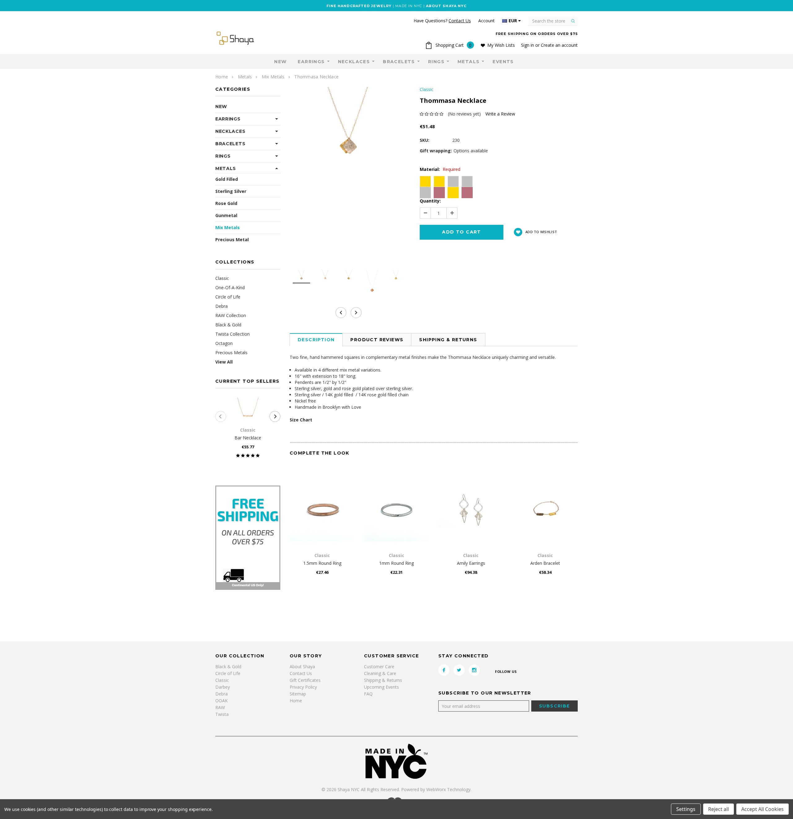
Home (221, 77)
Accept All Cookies (762, 809)
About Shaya (302, 666)
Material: (440, 169)
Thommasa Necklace (316, 77)
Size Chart (301, 420)
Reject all (718, 809)
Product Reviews (376, 339)
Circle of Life (227, 297)
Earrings (311, 61)
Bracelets (399, 61)
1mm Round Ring (396, 563)
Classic (222, 278)
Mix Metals (273, 77)
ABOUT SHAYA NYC (446, 6)
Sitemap (298, 694)
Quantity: (430, 201)
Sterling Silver (230, 191)
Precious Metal (232, 239)
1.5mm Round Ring (322, 563)
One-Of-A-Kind (230, 287)
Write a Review (500, 114)
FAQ (368, 694)
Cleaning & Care (380, 673)
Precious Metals (231, 352)
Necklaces (354, 61)
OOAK (221, 701)
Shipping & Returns (448, 339)
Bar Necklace (247, 438)
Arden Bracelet (545, 563)
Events (503, 61)
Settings (685, 809)
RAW (220, 707)
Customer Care (379, 666)
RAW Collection (230, 315)
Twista (222, 714)
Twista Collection (232, 334)
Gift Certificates (305, 680)
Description (316, 339)
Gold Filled (226, 179)
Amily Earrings (471, 563)
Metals (469, 61)
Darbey (222, 687)
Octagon (224, 343)
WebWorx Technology (448, 789)
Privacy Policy (303, 687)
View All (224, 362)
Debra (221, 306)
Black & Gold (228, 325)
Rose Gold (226, 203)
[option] (348, 126)
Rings (436, 61)
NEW (280, 61)
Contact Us (301, 673)
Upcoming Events (381, 687)
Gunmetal (226, 215)
